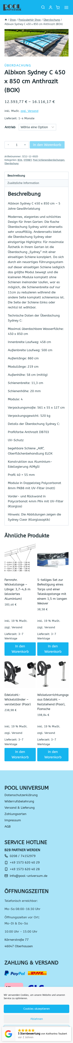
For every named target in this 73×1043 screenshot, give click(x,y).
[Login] (50, 7)
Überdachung (17, 65)
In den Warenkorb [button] (20, 649)
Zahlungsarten (15, 814)
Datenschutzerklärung (21, 795)
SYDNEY (27, 160)
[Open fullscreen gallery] (64, 52)
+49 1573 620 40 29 (25, 862)
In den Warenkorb (47, 145)
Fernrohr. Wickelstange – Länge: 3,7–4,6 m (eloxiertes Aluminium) (17, 589)
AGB (7, 826)
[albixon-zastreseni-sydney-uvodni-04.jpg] (36, 43)
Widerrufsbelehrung (19, 801)
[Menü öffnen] (66, 7)
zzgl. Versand (29, 111)
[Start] (5, 19)
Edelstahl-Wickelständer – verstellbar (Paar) (17, 699)
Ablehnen (36, 1019)
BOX (20, 160)
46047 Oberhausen (18, 946)
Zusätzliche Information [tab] (23, 183)
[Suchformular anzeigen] (43, 7)
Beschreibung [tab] (16, 175)
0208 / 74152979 (23, 856)
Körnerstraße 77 (16, 939)
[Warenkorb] (57, 7)
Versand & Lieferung (19, 807)
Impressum (12, 820)
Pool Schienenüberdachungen (48, 160)
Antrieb (10, 127)
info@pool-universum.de (28, 876)
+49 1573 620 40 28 (25, 869)
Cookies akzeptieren (36, 1008)
